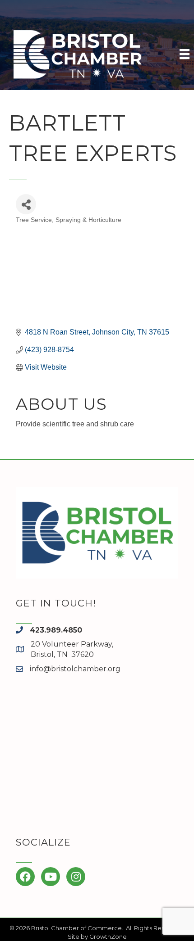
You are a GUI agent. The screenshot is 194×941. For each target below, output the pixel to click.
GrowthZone (108, 936)
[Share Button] (26, 204)
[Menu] (184, 54)
